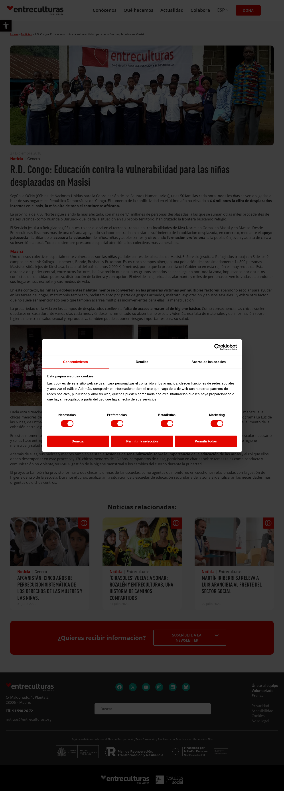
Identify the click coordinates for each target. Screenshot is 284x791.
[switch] (117, 423)
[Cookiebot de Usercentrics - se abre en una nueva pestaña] (217, 347)
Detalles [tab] (142, 361)
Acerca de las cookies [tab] (208, 361)
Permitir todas (206, 441)
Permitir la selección (142, 441)
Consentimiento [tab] (75, 361)
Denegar (78, 441)
